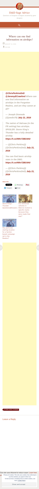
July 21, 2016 (24, 117)
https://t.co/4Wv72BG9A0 (18, 139)
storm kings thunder (11, 409)
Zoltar (7, 47)
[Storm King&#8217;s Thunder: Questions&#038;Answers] (9, 198)
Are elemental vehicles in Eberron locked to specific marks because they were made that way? (25, 210)
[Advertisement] (19, 71)
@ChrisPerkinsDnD (15, 93)
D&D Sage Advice (19, 12)
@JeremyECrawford (15, 96)
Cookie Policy (21, 480)
